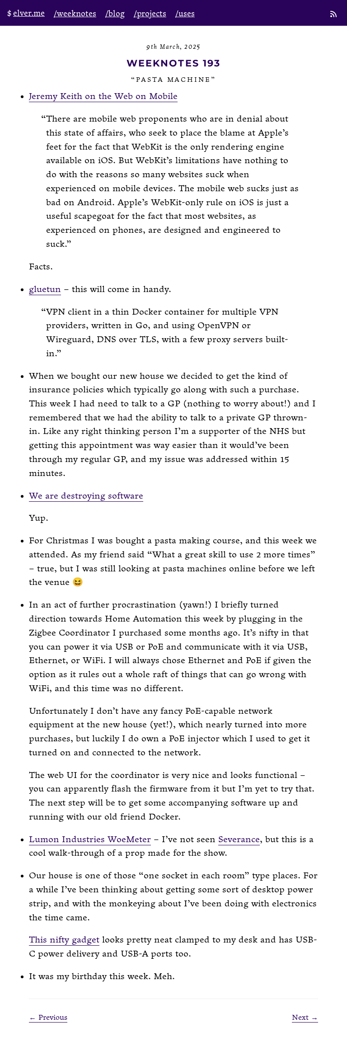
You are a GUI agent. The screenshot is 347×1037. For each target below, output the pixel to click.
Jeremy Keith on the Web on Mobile (103, 96)
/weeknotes (75, 14)
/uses (185, 14)
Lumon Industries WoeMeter (90, 839)
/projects (150, 14)
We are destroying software (86, 496)
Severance (239, 839)
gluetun (45, 289)
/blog (115, 14)
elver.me (29, 13)
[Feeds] (334, 14)
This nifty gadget (64, 940)
